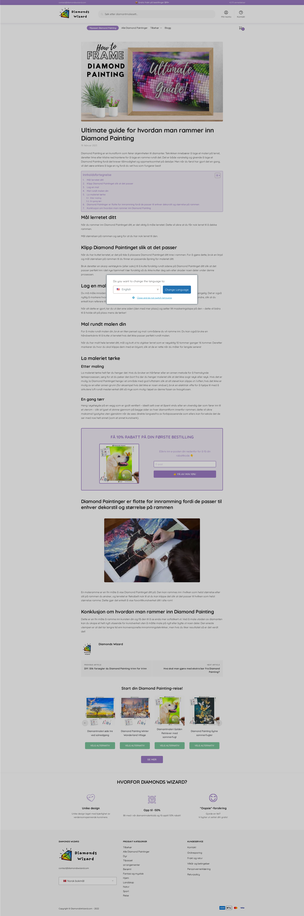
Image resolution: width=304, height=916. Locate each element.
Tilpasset (128, 860)
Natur (126, 886)
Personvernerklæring (198, 869)
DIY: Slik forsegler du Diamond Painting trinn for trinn (115, 668)
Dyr (125, 856)
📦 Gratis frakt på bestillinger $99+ (152, 2)
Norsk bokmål (75, 880)
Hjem (126, 877)
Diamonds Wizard (111, 644)
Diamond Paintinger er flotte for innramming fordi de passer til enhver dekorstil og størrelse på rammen (143, 204)
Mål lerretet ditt (95, 179)
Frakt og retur (195, 858)
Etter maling (95, 198)
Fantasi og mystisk (133, 873)
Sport (126, 891)
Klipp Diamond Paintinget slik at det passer (110, 183)
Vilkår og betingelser (198, 863)
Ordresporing (194, 852)
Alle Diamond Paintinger (136, 851)
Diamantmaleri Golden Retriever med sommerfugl (169, 733)
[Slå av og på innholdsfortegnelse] (216, 175)
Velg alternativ (100, 745)
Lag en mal (93, 187)
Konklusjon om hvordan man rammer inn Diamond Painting (119, 208)
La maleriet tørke (96, 194)
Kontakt (241, 16)
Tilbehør (127, 847)
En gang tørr (96, 201)
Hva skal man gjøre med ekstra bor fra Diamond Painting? (192, 670)
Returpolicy (193, 874)
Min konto (226, 16)
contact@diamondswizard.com (72, 2)
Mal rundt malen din (97, 190)
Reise (126, 895)
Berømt (127, 869)
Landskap (128, 882)
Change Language (177, 289)
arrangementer (131, 864)
